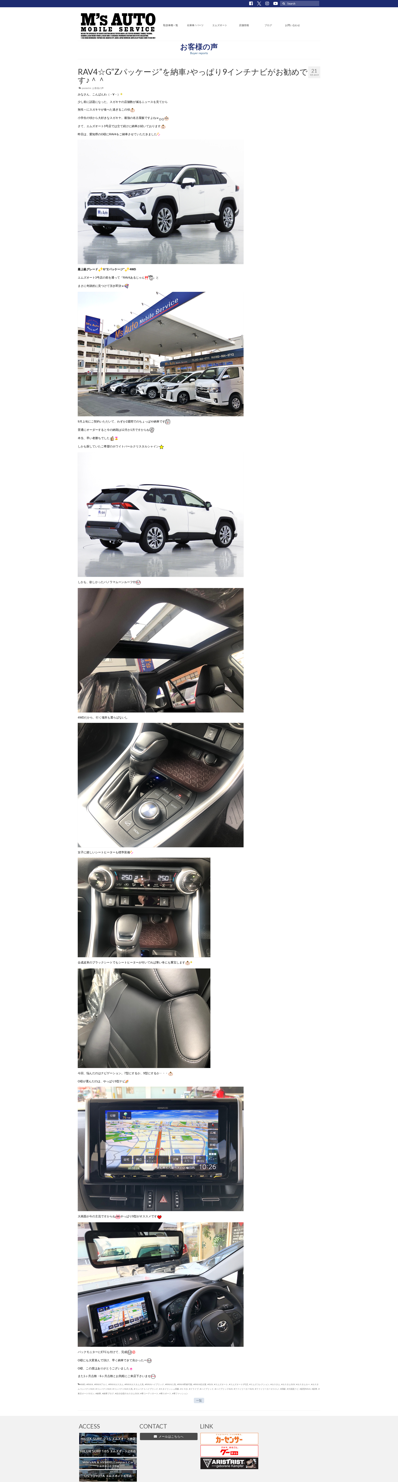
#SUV (210, 1384)
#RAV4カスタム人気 (134, 1384)
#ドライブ (194, 1389)
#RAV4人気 (170, 1384)
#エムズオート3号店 (238, 1384)
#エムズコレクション (259, 1384)
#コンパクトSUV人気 (123, 1389)
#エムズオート (221, 1384)
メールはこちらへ (170, 1436)
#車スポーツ (165, 1393)
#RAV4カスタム (115, 1384)
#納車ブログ (108, 1393)
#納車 (98, 1393)
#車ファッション (180, 1393)
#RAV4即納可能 (184, 1384)
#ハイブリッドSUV (224, 1389)
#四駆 (283, 1389)
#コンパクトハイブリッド (146, 1389)
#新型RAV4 (305, 1389)
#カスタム (275, 1384)
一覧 (199, 1400)
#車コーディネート (149, 1393)
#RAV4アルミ (100, 1384)
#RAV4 (89, 1384)
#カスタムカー (303, 1384)
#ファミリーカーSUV (244, 1389)
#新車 (314, 1389)
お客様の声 (98, 88)
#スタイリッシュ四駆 (169, 1389)
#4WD (82, 1384)
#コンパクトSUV (103, 1389)
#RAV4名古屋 (199, 1384)
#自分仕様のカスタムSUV (127, 1393)
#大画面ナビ (292, 1389)
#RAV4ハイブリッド (154, 1384)
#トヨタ (184, 1389)
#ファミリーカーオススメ (267, 1389)
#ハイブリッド (207, 1389)
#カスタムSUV (288, 1384)
